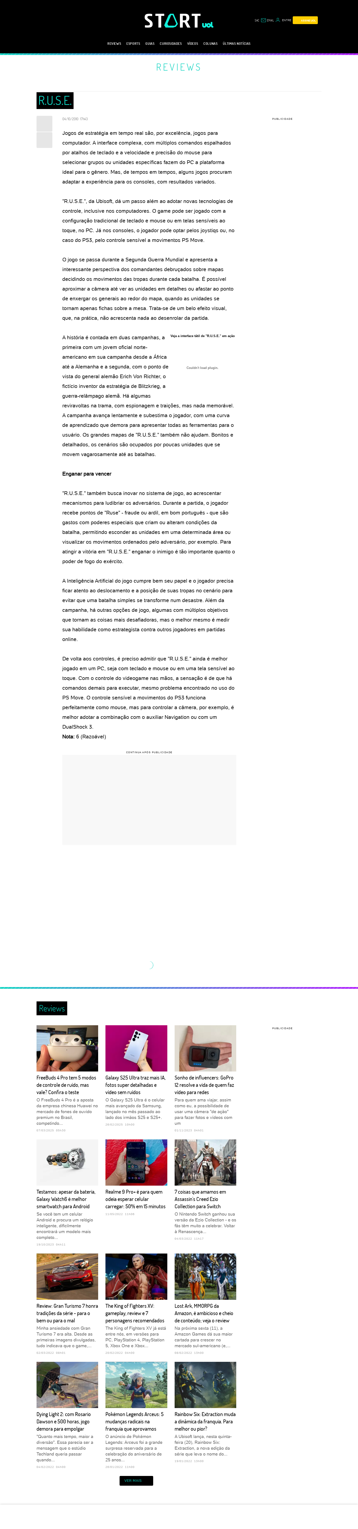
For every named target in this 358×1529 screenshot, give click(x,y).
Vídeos (192, 43)
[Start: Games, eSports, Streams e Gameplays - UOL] (173, 20)
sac (257, 20)
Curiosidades (171, 43)
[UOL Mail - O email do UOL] (267, 20)
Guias (149, 43)
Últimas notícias (237, 43)
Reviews (114, 43)
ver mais (133, 1481)
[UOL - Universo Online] (208, 25)
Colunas (210, 43)
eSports (133, 43)
